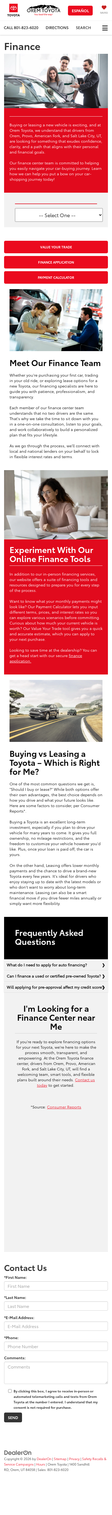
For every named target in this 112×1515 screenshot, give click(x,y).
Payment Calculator (56, 277)
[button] (21, 28)
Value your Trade (56, 247)
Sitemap (60, 1458)
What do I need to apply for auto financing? (47, 964)
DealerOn (44, 1458)
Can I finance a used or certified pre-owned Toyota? (54, 976)
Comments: (15, 1357)
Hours (40, 1464)
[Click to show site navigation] (105, 28)
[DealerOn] (18, 1452)
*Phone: (11, 1337)
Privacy (74, 1458)
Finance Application (56, 262)
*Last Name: (15, 1297)
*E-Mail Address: (19, 1317)
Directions (57, 27)
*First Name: (15, 1277)
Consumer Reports (64, 1107)
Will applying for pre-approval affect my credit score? (55, 987)
